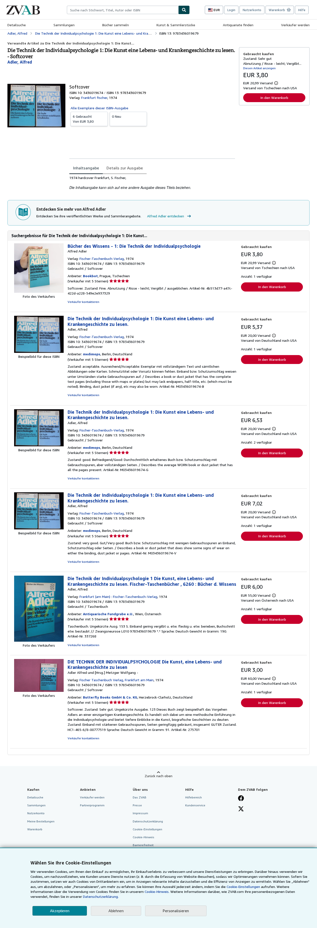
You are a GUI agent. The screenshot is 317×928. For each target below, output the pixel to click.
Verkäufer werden (295, 25)
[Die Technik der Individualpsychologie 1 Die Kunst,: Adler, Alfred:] (39, 640)
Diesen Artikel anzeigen (259, 68)
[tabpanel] (152, 182)
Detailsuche (16, 25)
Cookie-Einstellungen (243, 886)
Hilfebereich (193, 797)
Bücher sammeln (115, 25)
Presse (137, 805)
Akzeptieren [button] (59, 911)
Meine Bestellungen (40, 821)
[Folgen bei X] (241, 809)
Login (231, 10)
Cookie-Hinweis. (157, 891)
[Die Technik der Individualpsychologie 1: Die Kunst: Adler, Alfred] (39, 351)
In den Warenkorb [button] (274, 97)
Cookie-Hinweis (143, 837)
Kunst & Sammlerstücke (176, 25)
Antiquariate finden (238, 25)
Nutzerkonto (252, 10)
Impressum (140, 813)
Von (83, 118)
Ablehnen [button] (116, 911)
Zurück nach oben (158, 776)
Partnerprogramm (92, 805)
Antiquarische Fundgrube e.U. (108, 614)
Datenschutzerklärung (148, 821)
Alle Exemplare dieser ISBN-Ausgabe (99, 108)
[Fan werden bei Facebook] (241, 798)
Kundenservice (195, 805)
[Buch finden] (184, 10)
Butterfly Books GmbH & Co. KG (110, 697)
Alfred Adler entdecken (165, 216)
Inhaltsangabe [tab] (86, 167)
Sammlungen (64, 25)
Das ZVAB (139, 797)
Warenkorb (34, 829)
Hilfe (301, 10)
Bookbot (90, 276)
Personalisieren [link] (176, 910)
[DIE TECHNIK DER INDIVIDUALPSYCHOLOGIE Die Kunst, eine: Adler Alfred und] (39, 690)
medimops (91, 354)
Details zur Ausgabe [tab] (124, 167)
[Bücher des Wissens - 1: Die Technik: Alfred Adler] (39, 291)
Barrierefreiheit (143, 845)
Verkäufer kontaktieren (83, 302)
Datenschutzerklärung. (101, 896)
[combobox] (122, 10)
